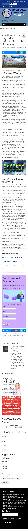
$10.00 (5, 468)
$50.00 (5, 461)
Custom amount (7, 471)
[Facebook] (3, 6)
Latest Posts (15, 343)
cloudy (4, 333)
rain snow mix (14, 335)
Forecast (22, 47)
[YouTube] (11, 6)
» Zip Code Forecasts (10, 261)
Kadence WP (23, 526)
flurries (16, 333)
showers (20, 335)
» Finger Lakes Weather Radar (14, 257)
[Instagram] (9, 6)
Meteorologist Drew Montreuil (9, 47)
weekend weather (21, 337)
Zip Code (5, 316)
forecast (19, 333)
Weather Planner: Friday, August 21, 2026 (13, 497)
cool (9, 333)
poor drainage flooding (6, 335)
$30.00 (5, 464)
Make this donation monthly (11, 478)
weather (16, 337)
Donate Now (6, 482)
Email (4, 311)
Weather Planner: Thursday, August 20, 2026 (14, 503)
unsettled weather (8, 337)
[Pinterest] (10, 522)
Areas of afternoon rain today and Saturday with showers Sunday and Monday (14, 501)
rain (10, 335)
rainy (18, 335)
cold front (6, 333)
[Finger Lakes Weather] (14, 13)
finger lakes (13, 333)
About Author (6, 343)
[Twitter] (6, 6)
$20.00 (5, 466)
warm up (13, 337)
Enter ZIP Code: (14, 425)
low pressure (23, 333)
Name (4, 306)
